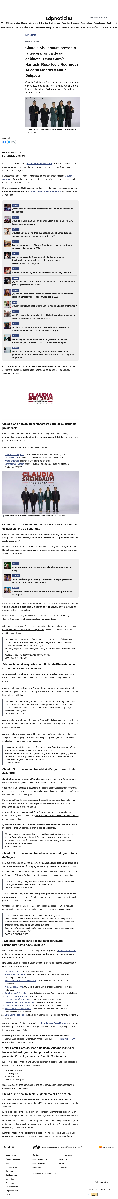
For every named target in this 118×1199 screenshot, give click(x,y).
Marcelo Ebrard (11, 971)
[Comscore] (106, 1147)
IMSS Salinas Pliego (10, 28)
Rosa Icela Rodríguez (14, 454)
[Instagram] (13, 1147)
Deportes (66, 23)
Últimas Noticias (13, 23)
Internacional (34, 23)
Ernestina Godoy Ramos (16, 996)
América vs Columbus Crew (36, 28)
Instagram (63, 1167)
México (24, 23)
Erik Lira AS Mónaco (91, 28)
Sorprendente (86, 23)
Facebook (63, 1159)
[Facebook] (4, 142)
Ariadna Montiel (12, 461)
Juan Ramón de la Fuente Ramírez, (21, 981)
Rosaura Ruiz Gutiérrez (15, 974)
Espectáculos (99, 23)
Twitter (61, 1163)
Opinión (44, 23)
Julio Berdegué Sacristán (16, 993)
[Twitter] (9, 142)
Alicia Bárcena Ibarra (14, 987)
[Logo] (59, 18)
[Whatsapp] (14, 142)
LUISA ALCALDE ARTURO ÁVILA (66, 28)
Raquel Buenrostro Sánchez (17, 1005)
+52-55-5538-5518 (39, 1159)
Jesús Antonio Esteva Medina (18, 1009)
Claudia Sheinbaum (33, 41)
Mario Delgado (11, 458)
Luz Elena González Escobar (18, 999)
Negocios (75, 23)
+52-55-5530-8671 (39, 1163)
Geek (109, 23)
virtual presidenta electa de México (45, 191)
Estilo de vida (54, 23)
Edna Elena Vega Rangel (16, 1015)
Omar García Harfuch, (14, 464)
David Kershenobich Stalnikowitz (19, 1002)
